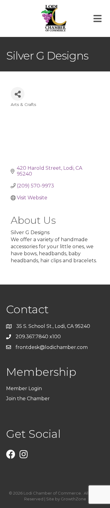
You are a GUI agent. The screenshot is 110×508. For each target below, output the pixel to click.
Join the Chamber (28, 398)
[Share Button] (17, 94)
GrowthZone (73, 498)
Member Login (24, 388)
